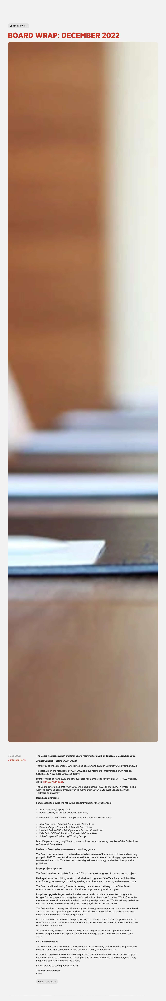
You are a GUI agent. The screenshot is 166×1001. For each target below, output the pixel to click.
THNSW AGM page (53, 781)
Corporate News (17, 759)
